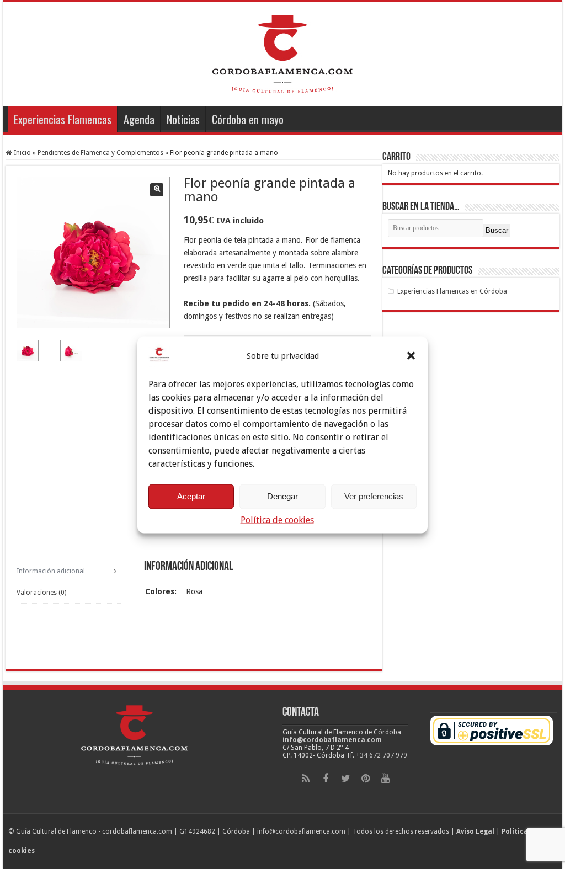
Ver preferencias (373, 496)
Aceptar (191, 496)
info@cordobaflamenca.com (332, 740)
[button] (411, 355)
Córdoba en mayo (248, 119)
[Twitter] (345, 778)
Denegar (282, 496)
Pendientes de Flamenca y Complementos (100, 153)
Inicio (22, 153)
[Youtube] (385, 778)
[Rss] (306, 778)
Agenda (139, 119)
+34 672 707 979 (381, 755)
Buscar (497, 230)
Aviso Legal (475, 831)
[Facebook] (325, 778)
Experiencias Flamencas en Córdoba (452, 291)
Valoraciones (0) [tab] (41, 592)
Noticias (183, 119)
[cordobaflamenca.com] (282, 52)
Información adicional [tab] (51, 571)
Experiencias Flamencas (62, 119)
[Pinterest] (365, 778)
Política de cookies (277, 519)
